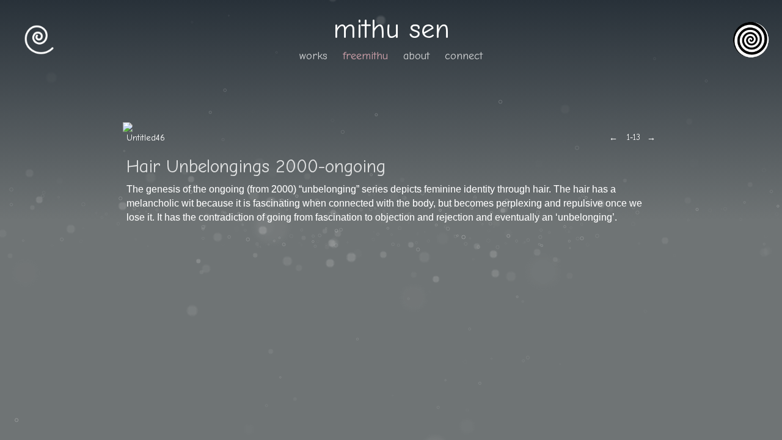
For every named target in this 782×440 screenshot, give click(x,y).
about (416, 56)
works (313, 56)
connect (464, 56)
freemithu (365, 56)
